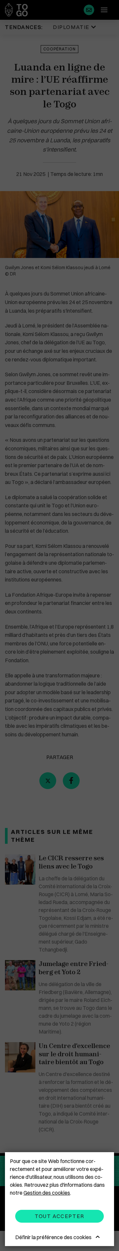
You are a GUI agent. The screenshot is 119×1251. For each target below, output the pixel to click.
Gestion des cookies (46, 1192)
